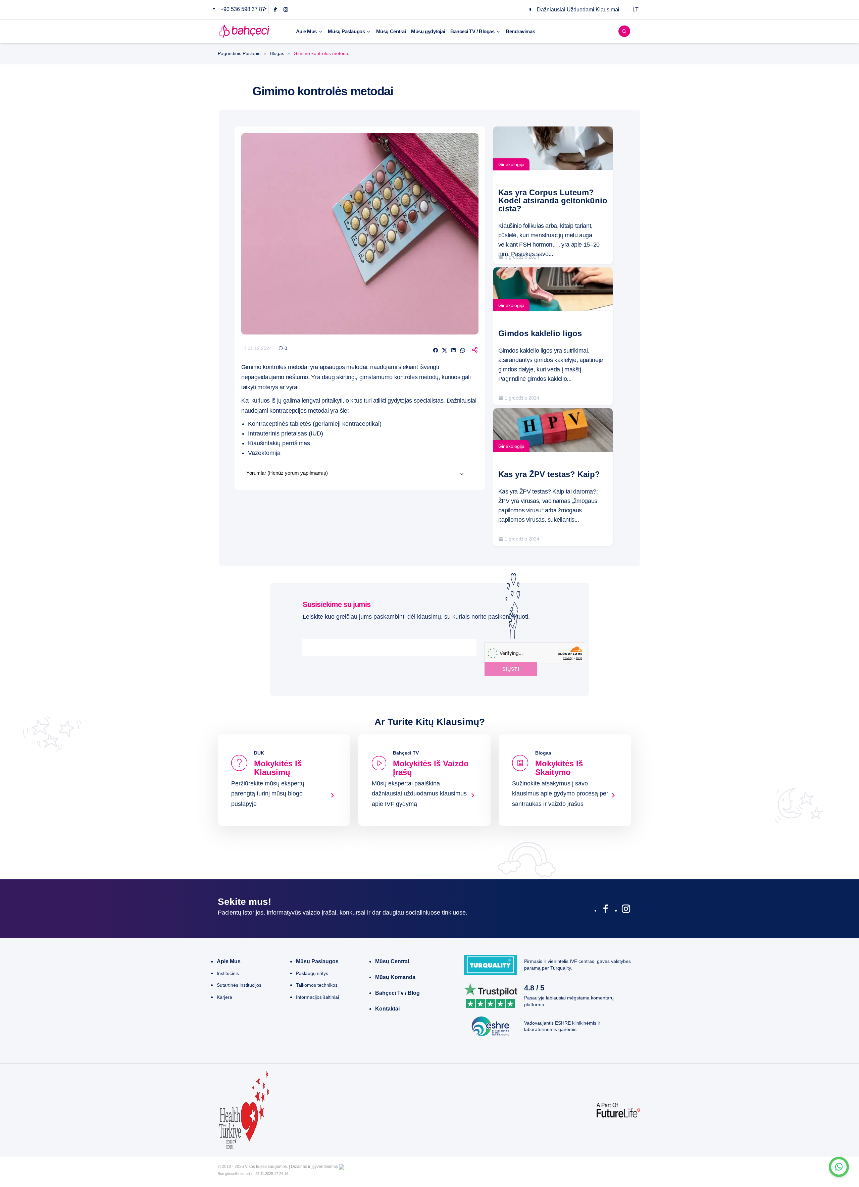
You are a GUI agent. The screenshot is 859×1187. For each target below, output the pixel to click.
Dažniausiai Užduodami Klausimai (578, 9)
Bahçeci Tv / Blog (397, 993)
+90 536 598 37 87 (242, 9)
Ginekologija (511, 164)
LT (636, 9)
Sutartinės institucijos (239, 985)
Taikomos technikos (317, 985)
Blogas (277, 53)
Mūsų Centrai (391, 31)
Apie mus (229, 961)
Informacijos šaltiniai (317, 997)
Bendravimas (520, 31)
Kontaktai (387, 1009)
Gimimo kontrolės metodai (274, 367)
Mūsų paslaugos (317, 961)
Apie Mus (306, 31)
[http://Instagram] (626, 910)
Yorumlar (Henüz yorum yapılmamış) (287, 473)
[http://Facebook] (605, 910)
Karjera (224, 997)
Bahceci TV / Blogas (472, 31)
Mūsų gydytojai (428, 31)
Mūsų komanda (395, 977)
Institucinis (228, 973)
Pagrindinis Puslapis (239, 53)
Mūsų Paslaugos (346, 31)
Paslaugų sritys (312, 973)
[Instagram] (285, 9)
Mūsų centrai (392, 961)
